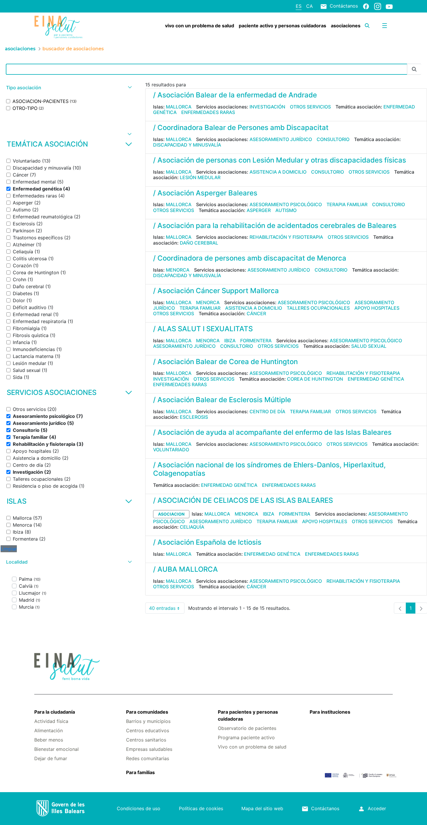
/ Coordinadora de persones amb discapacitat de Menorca (249, 258)
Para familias (140, 772)
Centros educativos (147, 730)
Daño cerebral (199, 243)
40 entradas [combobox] (166, 609)
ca (309, 6)
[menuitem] (199, 25)
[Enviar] (414, 69)
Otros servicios (310, 107)
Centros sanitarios (146, 740)
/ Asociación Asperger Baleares (205, 193)
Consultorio (333, 139)
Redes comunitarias (147, 758)
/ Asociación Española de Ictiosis (207, 542)
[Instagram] (377, 6)
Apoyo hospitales (376, 308)
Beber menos (48, 740)
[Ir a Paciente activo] (64, 27)
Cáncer (256, 313)
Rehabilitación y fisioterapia (286, 237)
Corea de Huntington (315, 379)
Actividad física (51, 721)
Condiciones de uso (138, 808)
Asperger (259, 210)
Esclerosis (194, 417)
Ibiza (230, 340)
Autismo (286, 210)
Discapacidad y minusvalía (187, 145)
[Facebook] (366, 6)
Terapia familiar (346, 204)
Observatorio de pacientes (247, 728)
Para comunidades (147, 712)
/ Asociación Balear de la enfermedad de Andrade (235, 95)
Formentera (256, 340)
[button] (68, 87)
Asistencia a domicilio (278, 172)
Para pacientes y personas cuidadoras (248, 715)
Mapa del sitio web (262, 808)
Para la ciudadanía (54, 712)
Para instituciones (330, 712)
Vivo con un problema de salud (252, 747)
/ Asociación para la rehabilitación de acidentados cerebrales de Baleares (275, 225)
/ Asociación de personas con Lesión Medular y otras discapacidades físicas (279, 160)
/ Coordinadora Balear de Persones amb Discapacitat (241, 127)
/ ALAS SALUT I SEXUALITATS (203, 329)
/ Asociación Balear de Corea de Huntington (225, 361)
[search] (367, 25)
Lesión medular (200, 177)
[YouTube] (389, 6)
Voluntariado (171, 449)
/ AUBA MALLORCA (185, 569)
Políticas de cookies (201, 808)
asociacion (171, 514)
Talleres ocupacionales (318, 308)
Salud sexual (368, 346)
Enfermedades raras (208, 112)
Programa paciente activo (246, 737)
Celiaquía (192, 527)
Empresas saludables (149, 749)
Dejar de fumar (50, 758)
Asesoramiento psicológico (286, 204)
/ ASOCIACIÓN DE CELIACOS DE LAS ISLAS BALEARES (243, 500)
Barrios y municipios (148, 721)
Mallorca (178, 107)
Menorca (177, 270)
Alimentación (48, 730)
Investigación (267, 107)
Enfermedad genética (376, 379)
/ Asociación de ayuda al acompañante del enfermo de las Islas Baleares (272, 432)
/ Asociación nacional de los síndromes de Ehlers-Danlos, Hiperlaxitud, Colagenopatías (269, 469)
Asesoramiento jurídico (281, 139)
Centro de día (267, 411)
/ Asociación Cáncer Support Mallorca (216, 290)
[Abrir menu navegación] (385, 25)
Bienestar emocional (56, 749)
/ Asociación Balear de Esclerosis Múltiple (222, 399)
